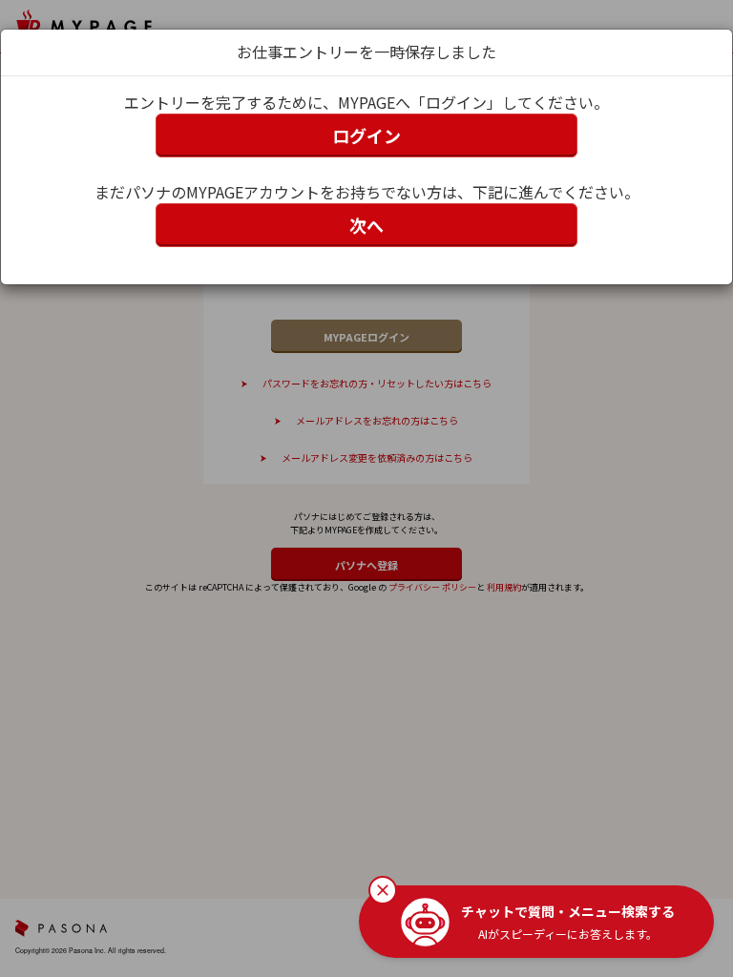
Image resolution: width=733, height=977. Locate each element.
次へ (366, 225)
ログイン (366, 135)
